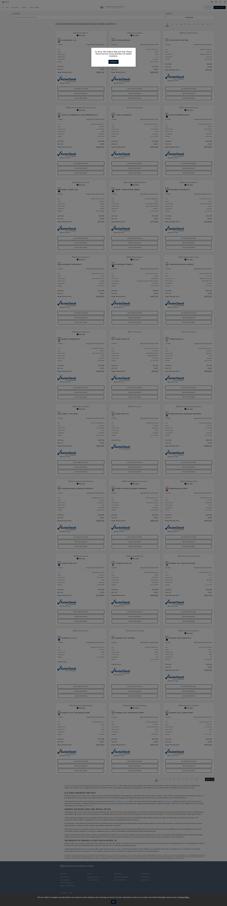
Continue (113, 62)
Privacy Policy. (184, 897)
